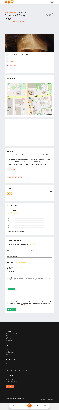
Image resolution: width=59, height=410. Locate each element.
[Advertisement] (29, 132)
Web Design (42, 399)
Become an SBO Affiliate (11, 381)
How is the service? (10, 263)
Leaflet (37, 114)
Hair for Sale (13, 12)
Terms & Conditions (29, 304)
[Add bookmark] (53, 15)
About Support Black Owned (12, 333)
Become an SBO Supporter (12, 378)
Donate (10, 386)
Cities (7, 365)
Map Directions (12, 82)
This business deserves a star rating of (17, 244)
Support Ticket (9, 352)
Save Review (12, 309)
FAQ (7, 349)
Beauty (6, 12)
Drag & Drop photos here (29, 295)
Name (8, 250)
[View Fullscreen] (9, 90)
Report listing (13, 65)
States (7, 363)
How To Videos (9, 348)
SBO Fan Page (9, 338)
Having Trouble (9, 351)
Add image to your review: (14, 277)
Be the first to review (18, 21)
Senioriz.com (50, 399)
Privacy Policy (9, 340)
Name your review (12, 256)
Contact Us (8, 354)
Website (12, 61)
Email (32, 250)
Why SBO (8, 337)
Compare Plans (9, 335)
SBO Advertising (10, 379)
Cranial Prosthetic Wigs (15, 177)
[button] (29, 97)
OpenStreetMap (44, 114)
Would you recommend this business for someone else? (10, 270)
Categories (8, 362)
